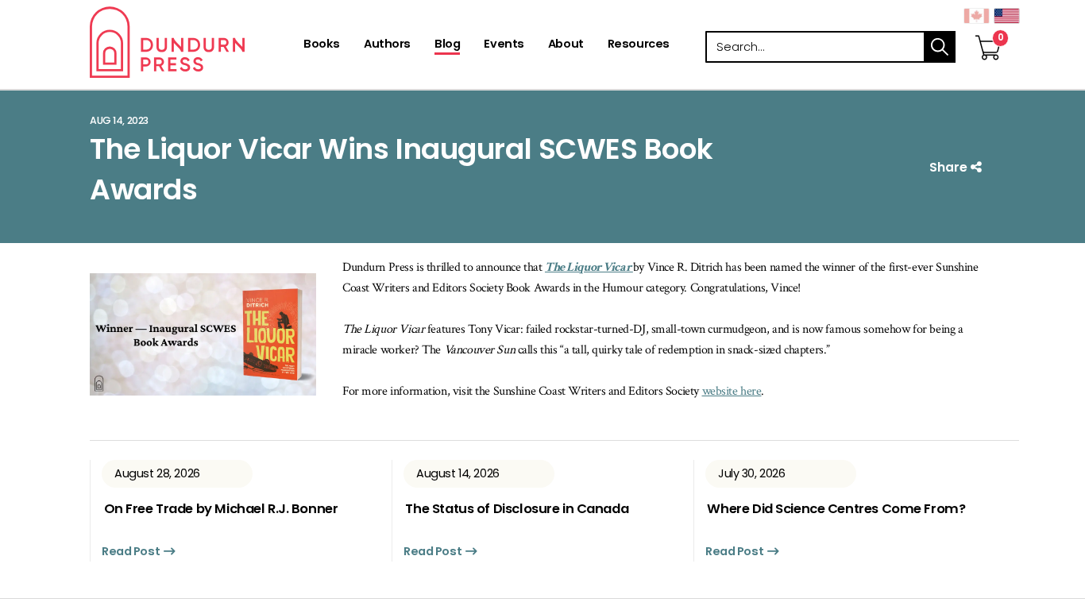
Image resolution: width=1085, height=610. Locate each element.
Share (950, 167)
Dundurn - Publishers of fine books (195, 42)
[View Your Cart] (988, 31)
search (940, 47)
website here (732, 391)
